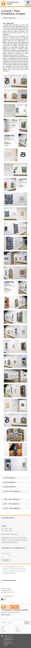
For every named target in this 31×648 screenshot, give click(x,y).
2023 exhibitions (9, 487)
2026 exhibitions (9, 18)
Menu (29, 3)
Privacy (17, 628)
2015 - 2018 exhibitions (12, 499)
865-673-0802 (9, 596)
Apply (2, 628)
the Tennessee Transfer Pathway (8, 643)
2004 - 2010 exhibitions (12, 508)
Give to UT (3, 631)
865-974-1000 (5, 614)
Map (2, 630)
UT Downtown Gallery (13, 3)
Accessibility (18, 631)
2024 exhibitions (10, 482)
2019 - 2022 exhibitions (12, 491)
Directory (17, 630)
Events (2, 626)
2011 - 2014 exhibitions (11, 504)
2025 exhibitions (9, 478)
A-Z (16, 626)
